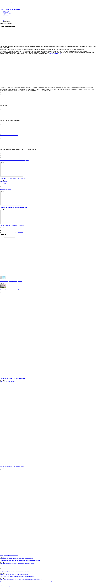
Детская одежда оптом (5, 189)
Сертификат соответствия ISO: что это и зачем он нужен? (14, 160)
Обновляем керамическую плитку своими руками (12, 378)
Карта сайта (5, 18)
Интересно (5, 16)
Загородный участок (7, 13)
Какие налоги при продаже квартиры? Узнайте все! (13, 178)
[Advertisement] (48, 37)
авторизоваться (20, 232)
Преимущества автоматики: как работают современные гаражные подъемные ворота (19, 3)
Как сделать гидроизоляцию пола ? (9, 555)
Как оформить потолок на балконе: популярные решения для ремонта (16, 5)
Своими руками (6, 15)
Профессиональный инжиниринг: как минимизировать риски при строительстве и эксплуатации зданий (23, 6)
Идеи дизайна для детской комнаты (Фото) (10, 289)
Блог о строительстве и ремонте (10, 9)
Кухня (4, 14)
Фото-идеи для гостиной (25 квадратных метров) (12, 466)
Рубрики (2, 236)
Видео (4, 17)
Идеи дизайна (5, 12)
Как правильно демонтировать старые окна (11, 281)
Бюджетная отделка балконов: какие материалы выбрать (13, 4)
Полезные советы (6, 11)
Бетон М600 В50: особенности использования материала (14, 183)
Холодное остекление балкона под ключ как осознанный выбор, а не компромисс (18, 2)
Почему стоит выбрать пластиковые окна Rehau (12, 225)
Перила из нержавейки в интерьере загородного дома (13, 207)
